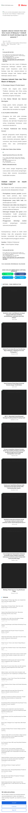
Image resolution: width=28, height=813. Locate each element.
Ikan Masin (7, 264)
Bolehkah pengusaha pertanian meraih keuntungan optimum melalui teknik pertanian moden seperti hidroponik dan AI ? (14, 521)
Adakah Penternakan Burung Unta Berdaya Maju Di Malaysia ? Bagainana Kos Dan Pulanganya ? (14, 350)
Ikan (18, 44)
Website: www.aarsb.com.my (9, 164)
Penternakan (4, 45)
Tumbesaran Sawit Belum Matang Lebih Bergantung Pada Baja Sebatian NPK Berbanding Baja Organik (14, 487)
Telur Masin (22, 264)
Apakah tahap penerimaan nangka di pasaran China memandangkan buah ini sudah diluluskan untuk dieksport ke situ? (13, 783)
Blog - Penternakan (11, 44)
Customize (14, 806)
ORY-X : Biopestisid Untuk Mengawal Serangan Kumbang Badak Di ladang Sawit (14, 417)
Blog (4, 42)
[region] (14, 801)
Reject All (14, 810)
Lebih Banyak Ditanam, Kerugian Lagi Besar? (10, 765)
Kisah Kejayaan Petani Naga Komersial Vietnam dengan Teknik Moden (14, 384)
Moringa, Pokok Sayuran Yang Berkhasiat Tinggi (14, 590)
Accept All (14, 802)
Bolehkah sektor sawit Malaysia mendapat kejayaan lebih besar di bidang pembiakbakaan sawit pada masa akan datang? (14, 315)
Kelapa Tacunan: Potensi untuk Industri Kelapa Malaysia (13, 642)
